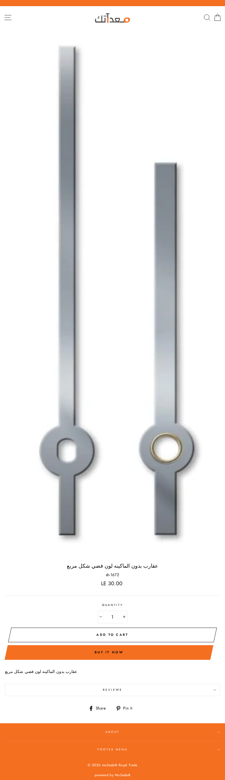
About (112, 732)
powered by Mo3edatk (112, 775)
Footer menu (113, 749)
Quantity (112, 605)
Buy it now (109, 652)
